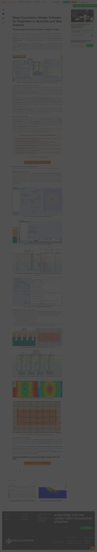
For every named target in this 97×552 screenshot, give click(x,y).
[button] (79, 259)
